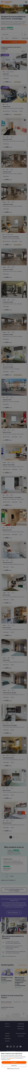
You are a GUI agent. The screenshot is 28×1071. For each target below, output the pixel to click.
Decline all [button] (14, 1065)
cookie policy (11, 1058)
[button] (14, 1068)
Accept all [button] (14, 1062)
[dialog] (14, 1061)
